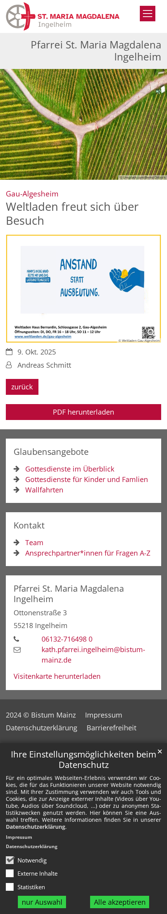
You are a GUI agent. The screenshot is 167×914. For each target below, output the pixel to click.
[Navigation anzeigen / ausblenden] (147, 13)
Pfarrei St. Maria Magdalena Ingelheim (69, 593)
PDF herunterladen (83, 412)
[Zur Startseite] (63, 16)
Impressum (19, 837)
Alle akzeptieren (120, 902)
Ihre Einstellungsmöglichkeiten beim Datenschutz (83, 759)
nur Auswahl (42, 902)
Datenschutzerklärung (35, 826)
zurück (22, 386)
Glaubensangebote (51, 451)
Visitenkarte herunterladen (57, 676)
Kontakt (29, 525)
